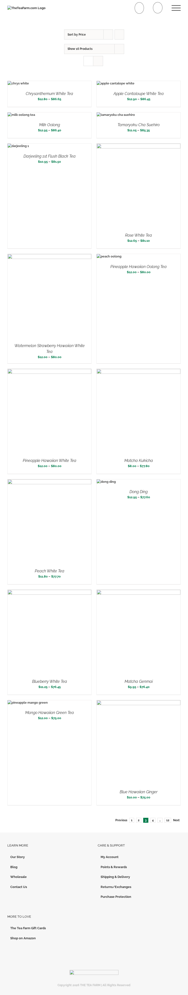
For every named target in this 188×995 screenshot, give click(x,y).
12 (167, 820)
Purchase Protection (116, 897)
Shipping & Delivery (115, 877)
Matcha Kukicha (138, 460)
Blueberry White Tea (49, 681)
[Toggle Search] (158, 8)
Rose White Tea (138, 235)
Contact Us (18, 887)
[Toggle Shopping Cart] (139, 8)
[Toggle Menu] (176, 8)
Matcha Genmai (139, 681)
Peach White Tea (49, 571)
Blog (13, 867)
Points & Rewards (114, 867)
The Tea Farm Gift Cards (28, 928)
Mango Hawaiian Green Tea (49, 712)
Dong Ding (138, 491)
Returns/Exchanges (116, 887)
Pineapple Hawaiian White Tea (49, 460)
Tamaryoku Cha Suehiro (139, 124)
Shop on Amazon (23, 938)
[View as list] (98, 61)
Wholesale (18, 877)
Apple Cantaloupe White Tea (139, 93)
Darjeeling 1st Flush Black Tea (50, 156)
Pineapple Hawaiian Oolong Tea (138, 266)
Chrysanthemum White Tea (49, 93)
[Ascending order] (119, 34)
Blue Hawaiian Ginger (138, 792)
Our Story (17, 857)
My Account (109, 857)
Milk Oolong (49, 124)
